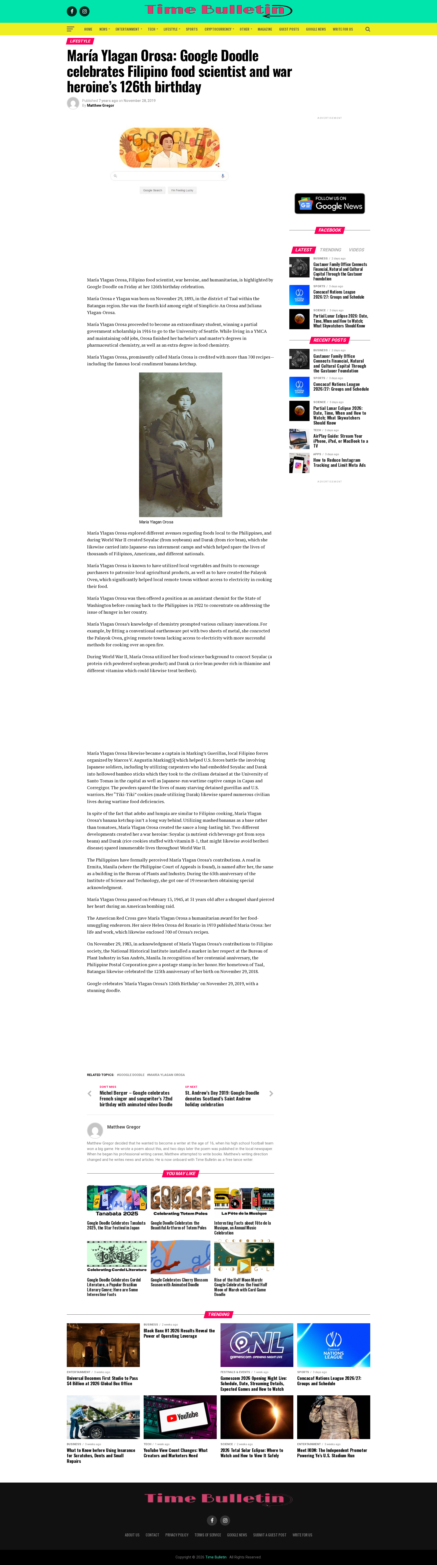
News (103, 29)
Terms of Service (207, 1534)
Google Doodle (131, 1075)
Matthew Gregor (100, 105)
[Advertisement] (180, 241)
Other (244, 29)
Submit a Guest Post (270, 1534)
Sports (192, 29)
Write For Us (343, 29)
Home (88, 29)
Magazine (265, 29)
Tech (151, 29)
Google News (316, 29)
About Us (132, 1534)
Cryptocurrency (218, 29)
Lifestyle (171, 29)
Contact (152, 1534)
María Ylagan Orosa (167, 1075)
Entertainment (127, 29)
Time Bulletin (216, 1557)
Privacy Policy (176, 1534)
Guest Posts (289, 29)
